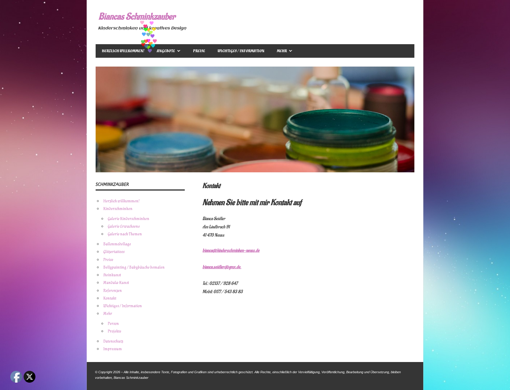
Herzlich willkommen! (123, 51)
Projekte (114, 331)
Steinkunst (112, 275)
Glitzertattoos (114, 252)
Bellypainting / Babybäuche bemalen (134, 267)
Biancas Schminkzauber (137, 16)
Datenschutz (113, 341)
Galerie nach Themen (125, 234)
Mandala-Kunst (116, 282)
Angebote (166, 51)
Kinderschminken (118, 208)
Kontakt (109, 298)
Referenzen (112, 290)
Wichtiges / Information (241, 51)
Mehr (282, 51)
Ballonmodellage (117, 244)
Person (113, 323)
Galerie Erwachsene (124, 226)
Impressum (112, 349)
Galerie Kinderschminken (128, 219)
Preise (199, 51)
